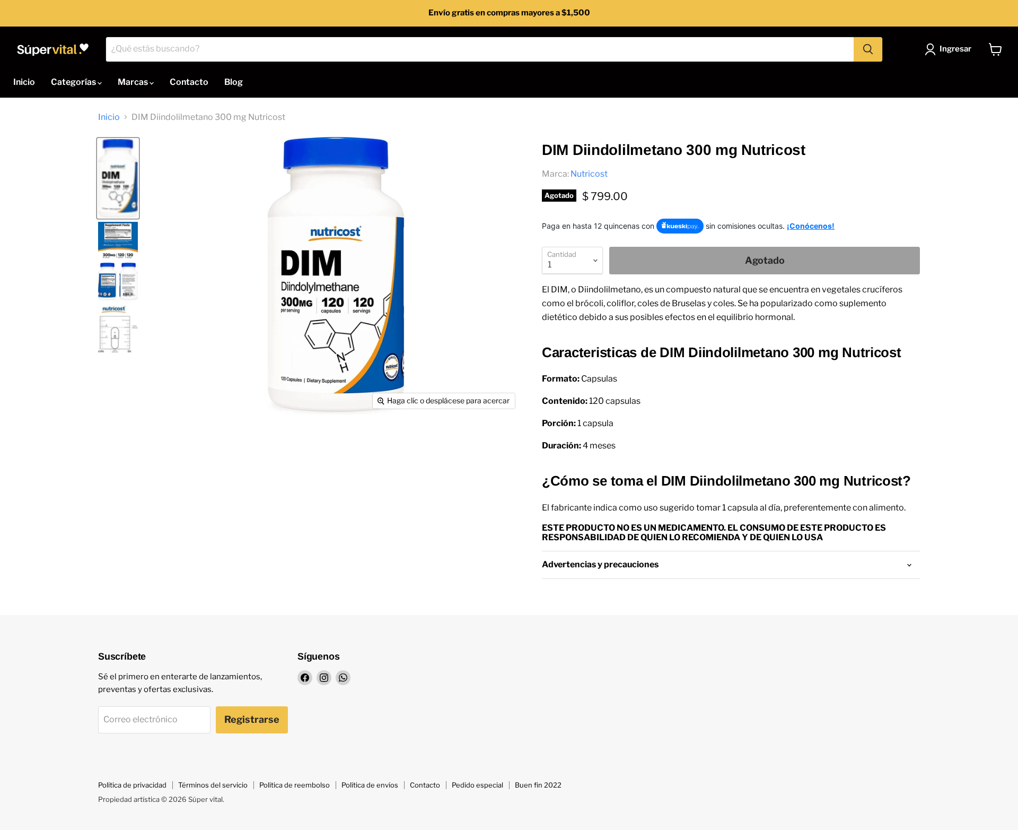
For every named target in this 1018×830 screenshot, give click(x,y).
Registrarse (251, 719)
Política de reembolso (294, 785)
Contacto (189, 82)
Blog (233, 82)
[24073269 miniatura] (118, 178)
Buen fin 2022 (538, 785)
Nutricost (589, 174)
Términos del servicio (213, 785)
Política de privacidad (132, 785)
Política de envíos (369, 785)
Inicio (24, 82)
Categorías (74, 82)
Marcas (134, 82)
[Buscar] (868, 49)
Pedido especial (477, 785)
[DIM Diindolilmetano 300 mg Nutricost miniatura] (118, 240)
